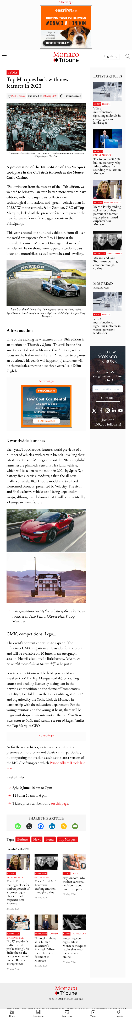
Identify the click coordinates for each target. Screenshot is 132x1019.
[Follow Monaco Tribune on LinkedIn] (114, 411)
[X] (29, 826)
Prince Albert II (102, 155)
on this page (59, 803)
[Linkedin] (52, 826)
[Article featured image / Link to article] (46, 862)
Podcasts (119, 1015)
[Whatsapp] (18, 826)
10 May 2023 (50, 96)
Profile (11, 873)
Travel (75, 873)
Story (12, 72)
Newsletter (67, 1015)
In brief (98, 152)
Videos (93, 1015)
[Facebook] (41, 826)
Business (22, 839)
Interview (41, 873)
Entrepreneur (15, 877)
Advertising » (46, 381)
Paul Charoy (18, 96)
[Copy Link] (64, 826)
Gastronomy (42, 877)
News (37, 839)
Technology (78, 934)
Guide (66, 934)
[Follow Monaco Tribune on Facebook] (101, 411)
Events (50, 839)
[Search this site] (127, 56)
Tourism (53, 934)
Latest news (38, 1015)
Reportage (13, 934)
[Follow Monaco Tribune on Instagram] (108, 411)
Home (12, 1015)
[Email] (75, 826)
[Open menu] (4, 54)
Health (106, 104)
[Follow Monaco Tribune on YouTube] (120, 411)
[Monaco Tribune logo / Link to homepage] (66, 56)
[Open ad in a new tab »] (66, 27)
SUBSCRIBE (108, 398)
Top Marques (67, 839)
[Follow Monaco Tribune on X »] (95, 411)
